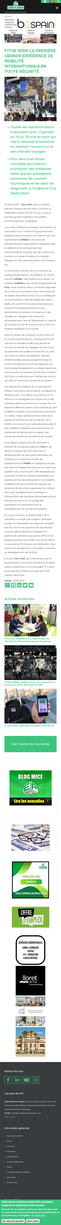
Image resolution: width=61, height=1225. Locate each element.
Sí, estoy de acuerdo (13, 1221)
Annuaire (11, 1151)
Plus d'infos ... (10, 1117)
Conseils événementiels (18, 1172)
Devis (9, 1141)
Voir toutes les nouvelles (30, 744)
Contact (11, 1146)
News (9, 1167)
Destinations (13, 1156)
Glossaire (11, 1177)
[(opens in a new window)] (30, 42)
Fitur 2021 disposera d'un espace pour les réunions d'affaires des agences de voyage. (27, 640)
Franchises (12, 1182)
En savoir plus (38, 1215)
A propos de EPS (15, 1135)
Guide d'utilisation (15, 1161)
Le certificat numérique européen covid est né (29, 725)
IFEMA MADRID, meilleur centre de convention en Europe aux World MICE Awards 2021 (29, 683)
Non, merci (33, 1221)
